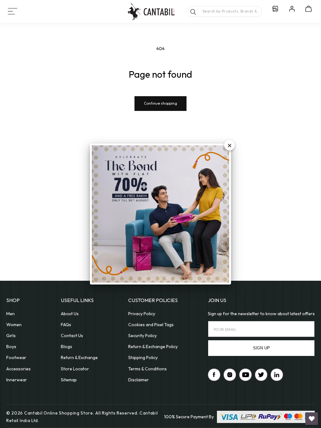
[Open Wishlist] (311, 418)
